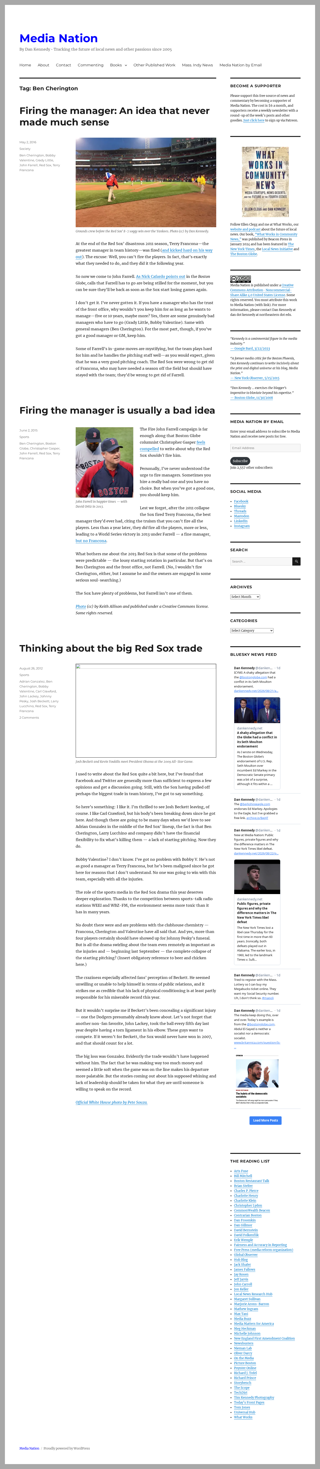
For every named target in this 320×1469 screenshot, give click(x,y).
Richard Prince (245, 1378)
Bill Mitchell (243, 1176)
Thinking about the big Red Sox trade (110, 648)
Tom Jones (242, 1407)
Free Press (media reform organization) (263, 1250)
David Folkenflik (246, 1235)
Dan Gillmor (243, 1225)
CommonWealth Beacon (252, 1210)
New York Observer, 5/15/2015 (256, 378)
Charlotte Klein (245, 1201)
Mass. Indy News (197, 65)
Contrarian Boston (248, 1215)
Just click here (253, 120)
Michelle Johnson (247, 1334)
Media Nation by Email (241, 65)
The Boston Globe (243, 254)
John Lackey (29, 696)
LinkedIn (241, 521)
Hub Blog (241, 1260)
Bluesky (240, 506)
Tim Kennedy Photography (254, 1398)
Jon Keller (241, 1289)
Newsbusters (243, 1343)
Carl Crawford (46, 691)
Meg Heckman (245, 1329)
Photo (81, 606)
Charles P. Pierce (246, 1191)
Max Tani (241, 1314)
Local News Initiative (277, 249)
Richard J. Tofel (245, 1373)
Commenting (91, 65)
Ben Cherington (31, 155)
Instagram (242, 526)
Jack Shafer (242, 1265)
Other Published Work (154, 65)
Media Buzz (242, 1319)
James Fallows (244, 1270)
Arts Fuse (241, 1171)
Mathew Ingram (246, 1309)
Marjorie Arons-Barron (251, 1304)
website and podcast (245, 229)
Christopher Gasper (45, 448)
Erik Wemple (243, 1240)
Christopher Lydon (248, 1206)
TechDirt (240, 1393)
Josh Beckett (39, 701)
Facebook (241, 501)
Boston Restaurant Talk (251, 1181)
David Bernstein (246, 1230)
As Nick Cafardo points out (160, 276)
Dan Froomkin (245, 1220)
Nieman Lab (243, 1348)
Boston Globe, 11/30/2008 (253, 398)
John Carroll (243, 1284)
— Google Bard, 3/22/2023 (250, 349)
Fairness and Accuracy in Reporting (260, 1245)
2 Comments (29, 717)
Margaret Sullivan (247, 1299)
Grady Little (44, 160)
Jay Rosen (241, 1274)
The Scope (241, 1388)
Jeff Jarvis (241, 1279)
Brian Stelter (243, 1186)
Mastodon (241, 516)
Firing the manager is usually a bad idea (117, 410)
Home (25, 65)
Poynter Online (245, 1368)
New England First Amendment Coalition (264, 1339)
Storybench (242, 1383)
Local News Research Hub (253, 1294)
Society (24, 149)
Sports (24, 437)
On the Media (244, 1358)
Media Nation (58, 38)
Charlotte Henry (246, 1196)
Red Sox (45, 165)
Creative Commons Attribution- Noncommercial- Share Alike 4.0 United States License (262, 290)
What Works (243, 1417)
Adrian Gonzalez (32, 681)
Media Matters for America (254, 1324)
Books (116, 65)
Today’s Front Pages (249, 1403)
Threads (240, 511)
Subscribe (240, 461)
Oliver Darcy (243, 1353)
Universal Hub (244, 1412)
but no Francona (91, 540)
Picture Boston (245, 1363)
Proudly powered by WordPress (67, 1448)
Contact (63, 65)
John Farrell (28, 165)
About (43, 65)
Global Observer (246, 1255)
